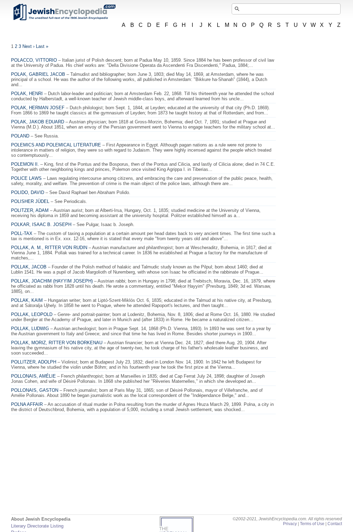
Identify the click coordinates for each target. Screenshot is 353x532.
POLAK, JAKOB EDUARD (37, 121)
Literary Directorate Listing (37, 526)
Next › (28, 46)
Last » (42, 46)
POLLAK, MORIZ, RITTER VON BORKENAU (56, 342)
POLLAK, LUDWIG (30, 328)
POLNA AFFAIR (27, 404)
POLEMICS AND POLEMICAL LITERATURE (56, 144)
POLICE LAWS (26, 178)
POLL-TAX (21, 233)
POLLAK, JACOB (29, 266)
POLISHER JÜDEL (30, 201)
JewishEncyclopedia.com (64, 12)
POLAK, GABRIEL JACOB (38, 74)
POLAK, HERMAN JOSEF (37, 107)
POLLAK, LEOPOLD (31, 314)
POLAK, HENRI (27, 93)
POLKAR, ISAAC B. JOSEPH (41, 224)
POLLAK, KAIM (27, 300)
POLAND (20, 136)
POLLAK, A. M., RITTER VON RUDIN (49, 247)
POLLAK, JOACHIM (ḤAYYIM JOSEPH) (52, 281)
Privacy (290, 523)
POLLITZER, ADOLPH (33, 362)
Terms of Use (312, 523)
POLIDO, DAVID (27, 192)
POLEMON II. (25, 164)
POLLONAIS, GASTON (34, 390)
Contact (334, 523)
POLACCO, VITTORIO (34, 60)
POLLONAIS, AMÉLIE (33, 376)
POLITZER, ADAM (30, 210)
